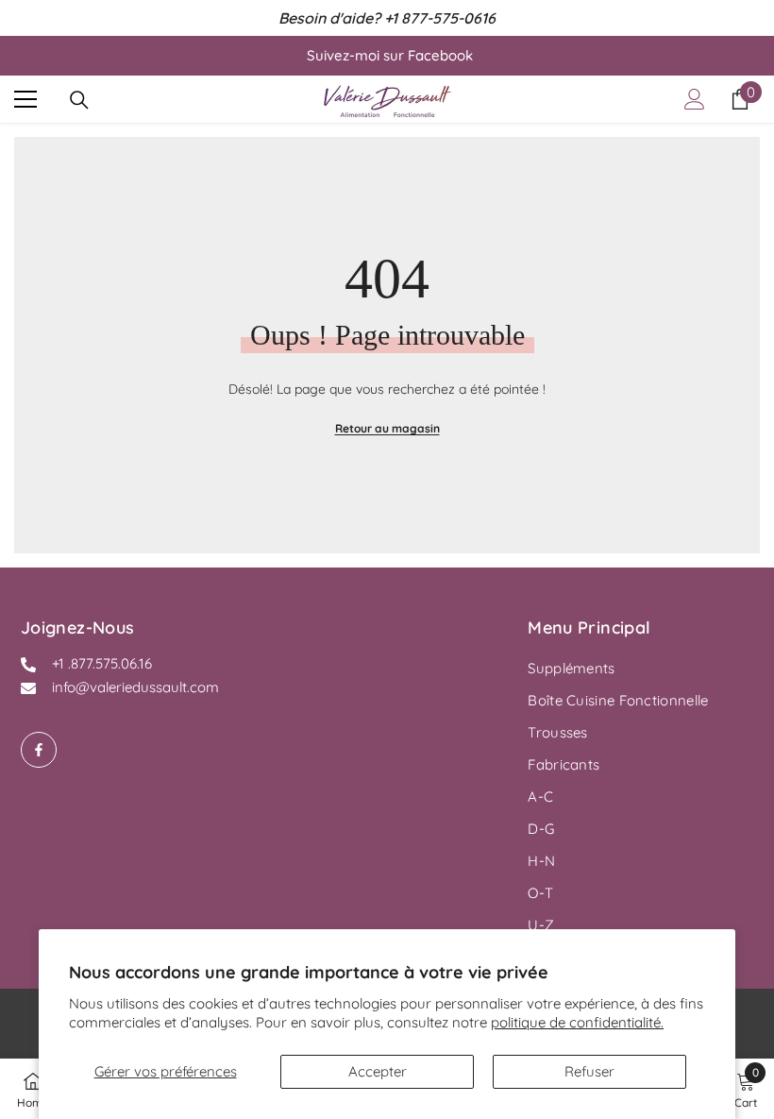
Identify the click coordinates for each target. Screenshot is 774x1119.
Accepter (377, 1071)
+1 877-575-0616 (440, 17)
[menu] (25, 99)
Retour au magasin (387, 428)
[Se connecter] (694, 99)
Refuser (589, 1071)
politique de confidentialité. (577, 1022)
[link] (745, 1088)
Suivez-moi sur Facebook (390, 55)
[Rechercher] (79, 100)
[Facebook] (39, 750)
